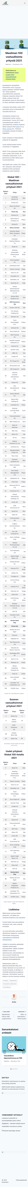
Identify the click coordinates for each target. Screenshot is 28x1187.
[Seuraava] (23, 1052)
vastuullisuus (6, 987)
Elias (8, 1061)
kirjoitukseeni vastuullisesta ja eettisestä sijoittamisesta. (10, 937)
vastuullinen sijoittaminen (9, 983)
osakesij (5, 980)
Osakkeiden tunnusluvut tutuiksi (12, 1126)
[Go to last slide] (4, 1052)
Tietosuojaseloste (21, 1180)
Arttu (9, 64)
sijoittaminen (13, 980)
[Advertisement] (14, 21)
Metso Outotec (7, 129)
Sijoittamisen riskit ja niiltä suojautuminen (6, 1015)
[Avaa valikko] (24, 3)
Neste (18, 127)
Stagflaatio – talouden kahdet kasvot (13, 1123)
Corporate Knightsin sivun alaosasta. (13, 917)
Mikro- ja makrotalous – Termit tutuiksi (21, 1015)
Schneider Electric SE (9, 111)
